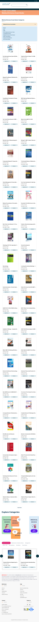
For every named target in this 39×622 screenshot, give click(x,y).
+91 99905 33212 (5, 612)
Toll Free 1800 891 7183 (5, 607)
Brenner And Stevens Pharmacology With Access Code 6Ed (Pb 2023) (10, 371)
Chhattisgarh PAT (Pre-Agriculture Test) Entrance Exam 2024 (10, 245)
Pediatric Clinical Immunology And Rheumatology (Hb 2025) (28, 224)
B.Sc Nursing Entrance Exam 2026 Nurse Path (10, 56)
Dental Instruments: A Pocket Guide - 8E (10, 287)
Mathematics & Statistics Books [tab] (17, 542)
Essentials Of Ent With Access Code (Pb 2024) (28, 203)
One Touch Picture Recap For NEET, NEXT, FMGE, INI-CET (10, 119)
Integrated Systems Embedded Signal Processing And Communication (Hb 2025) (28, 562)
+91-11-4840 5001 (6, 609)
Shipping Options (4, 591)
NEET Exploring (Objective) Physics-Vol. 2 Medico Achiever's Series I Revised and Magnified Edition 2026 (28, 98)
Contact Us (3, 592)
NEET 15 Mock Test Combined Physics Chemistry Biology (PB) (28, 308)
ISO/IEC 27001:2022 (5, 594)
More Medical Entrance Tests (9, 32)
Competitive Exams (7, 33)
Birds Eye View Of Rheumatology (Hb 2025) (10, 140)
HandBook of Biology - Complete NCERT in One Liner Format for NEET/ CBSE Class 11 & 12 (10, 329)
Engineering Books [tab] (6, 542)
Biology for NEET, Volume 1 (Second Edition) (28, 140)
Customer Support (4, 604)
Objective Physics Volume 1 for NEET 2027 (28, 56)
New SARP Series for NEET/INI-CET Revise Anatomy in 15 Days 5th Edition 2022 (10, 392)
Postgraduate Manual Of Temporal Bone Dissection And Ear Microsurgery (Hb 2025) (10, 161)
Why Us (3, 589)
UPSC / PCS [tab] (5, 545)
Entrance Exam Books (7, 37)
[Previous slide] (37, 556)
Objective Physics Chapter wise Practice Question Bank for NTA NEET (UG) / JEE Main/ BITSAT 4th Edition (28, 496)
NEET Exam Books (6, 36)
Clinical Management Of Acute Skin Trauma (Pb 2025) (10, 182)
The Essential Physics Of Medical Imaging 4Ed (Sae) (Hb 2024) (28, 161)
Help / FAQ (21, 594)
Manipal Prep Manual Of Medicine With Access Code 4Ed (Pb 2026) (10, 77)
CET (4, 29)
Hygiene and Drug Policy (23, 592)
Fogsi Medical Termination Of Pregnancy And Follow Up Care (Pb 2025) (10, 98)
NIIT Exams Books (6, 39)
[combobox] (19, 5)
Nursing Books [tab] (12, 545)
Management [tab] (27, 542)
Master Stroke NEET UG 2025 (27, 119)
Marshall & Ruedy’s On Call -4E (27, 77)
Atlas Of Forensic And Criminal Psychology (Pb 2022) (28, 454)
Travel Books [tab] (24, 545)
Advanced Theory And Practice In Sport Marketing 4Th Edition (28, 371)
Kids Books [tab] (18, 545)
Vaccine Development (25, 245)
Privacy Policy (22, 591)
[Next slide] (1, 556)
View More (7, 530)
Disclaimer (21, 589)
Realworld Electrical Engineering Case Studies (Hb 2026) (10, 562)
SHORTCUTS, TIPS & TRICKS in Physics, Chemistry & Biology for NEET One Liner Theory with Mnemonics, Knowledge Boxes (10, 308)
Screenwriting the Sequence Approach (10, 454)
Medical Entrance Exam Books (9, 24)
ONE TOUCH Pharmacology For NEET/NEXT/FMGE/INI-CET (28, 329)
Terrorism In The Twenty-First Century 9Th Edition (28, 392)
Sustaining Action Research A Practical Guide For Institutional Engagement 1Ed (10, 475)
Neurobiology (5, 266)
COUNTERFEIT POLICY (23, 597)
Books (4, 27)
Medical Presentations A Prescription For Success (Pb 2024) (10, 203)
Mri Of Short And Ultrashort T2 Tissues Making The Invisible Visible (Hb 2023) (10, 224)
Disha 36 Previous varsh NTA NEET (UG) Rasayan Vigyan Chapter (28, 287)
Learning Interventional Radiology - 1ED (28, 266)
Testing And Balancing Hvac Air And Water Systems (28, 475)
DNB (4, 30)
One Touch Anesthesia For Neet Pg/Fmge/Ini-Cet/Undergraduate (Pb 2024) (28, 182)
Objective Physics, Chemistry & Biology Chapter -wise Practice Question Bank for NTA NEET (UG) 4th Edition (10, 496)
